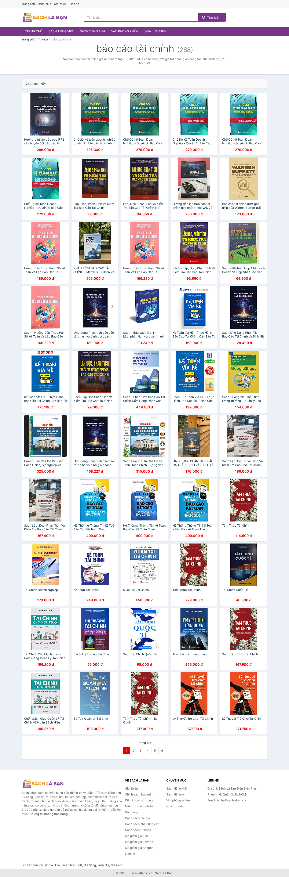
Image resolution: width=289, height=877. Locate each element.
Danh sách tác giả (137, 818)
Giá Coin (116, 865)
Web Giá (103, 865)
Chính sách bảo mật (139, 794)
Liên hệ (74, 4)
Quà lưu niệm (155, 31)
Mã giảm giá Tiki (136, 836)
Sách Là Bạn (163, 873)
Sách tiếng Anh (92, 31)
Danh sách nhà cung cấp (142, 824)
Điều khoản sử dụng (139, 800)
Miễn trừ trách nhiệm (139, 806)
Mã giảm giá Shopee (139, 847)
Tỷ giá (48, 865)
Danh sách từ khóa (138, 830)
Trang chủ (28, 4)
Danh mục (44, 4)
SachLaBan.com (141, 873)
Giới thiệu (60, 4)
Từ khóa (43, 39)
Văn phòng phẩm (124, 31)
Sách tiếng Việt (61, 31)
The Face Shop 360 (68, 865)
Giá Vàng (90, 865)
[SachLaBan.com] (44, 17)
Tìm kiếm (214, 17)
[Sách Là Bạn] (43, 783)
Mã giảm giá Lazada (139, 842)
